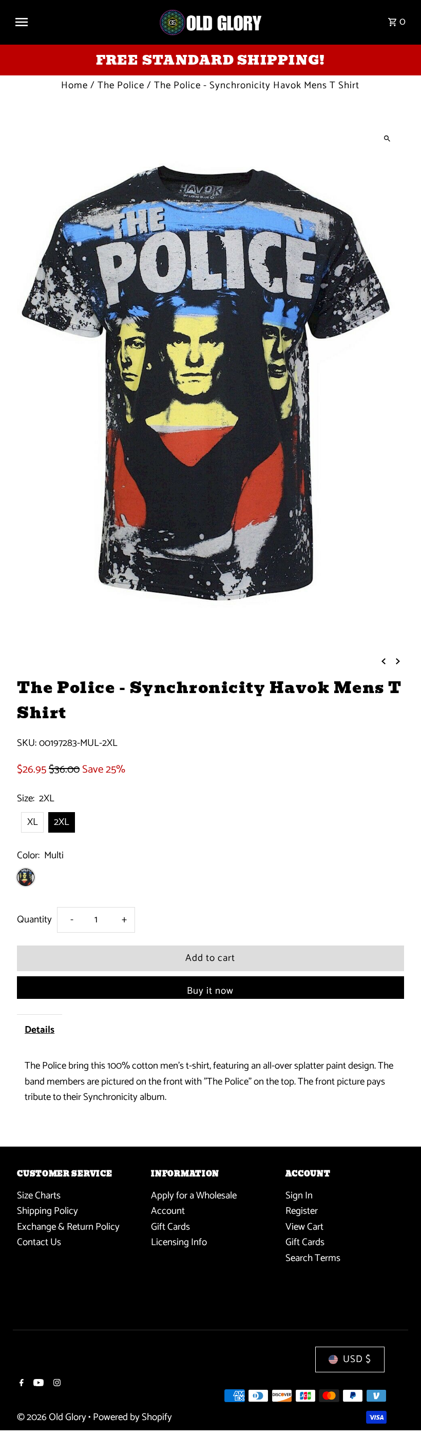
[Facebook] (20, 1384)
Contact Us (39, 1242)
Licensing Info (179, 1242)
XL (32, 822)
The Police (121, 85)
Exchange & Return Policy (68, 1227)
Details (39, 1030)
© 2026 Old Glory (52, 1417)
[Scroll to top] (399, 1411)
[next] (398, 661)
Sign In (299, 1196)
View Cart (304, 1227)
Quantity (34, 920)
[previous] (383, 661)
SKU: (26, 743)
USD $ (357, 1359)
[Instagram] (56, 1384)
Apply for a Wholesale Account (194, 1203)
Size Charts (39, 1196)
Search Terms (312, 1258)
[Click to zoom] (387, 138)
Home (74, 85)
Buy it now (210, 991)
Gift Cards (170, 1227)
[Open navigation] (82, 22)
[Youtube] (37, 1384)
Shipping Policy (47, 1211)
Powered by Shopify (132, 1417)
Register (301, 1211)
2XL (61, 822)
